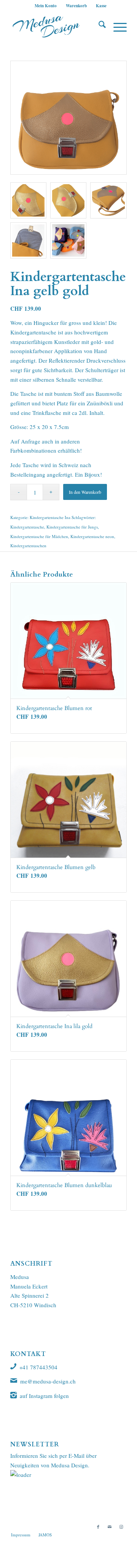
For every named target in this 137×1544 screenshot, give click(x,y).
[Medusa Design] (57, 26)
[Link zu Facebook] (98, 1527)
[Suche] (98, 26)
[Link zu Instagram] (121, 1527)
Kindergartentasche (27, 527)
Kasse (101, 6)
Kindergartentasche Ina (50, 517)
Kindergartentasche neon (92, 536)
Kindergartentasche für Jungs (72, 527)
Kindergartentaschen (28, 545)
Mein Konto (46, 6)
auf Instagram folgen (44, 1395)
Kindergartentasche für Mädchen (39, 536)
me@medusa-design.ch (48, 1381)
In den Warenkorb (85, 492)
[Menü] (116, 26)
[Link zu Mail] (109, 1527)
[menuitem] (46, 6)
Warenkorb (76, 6)
